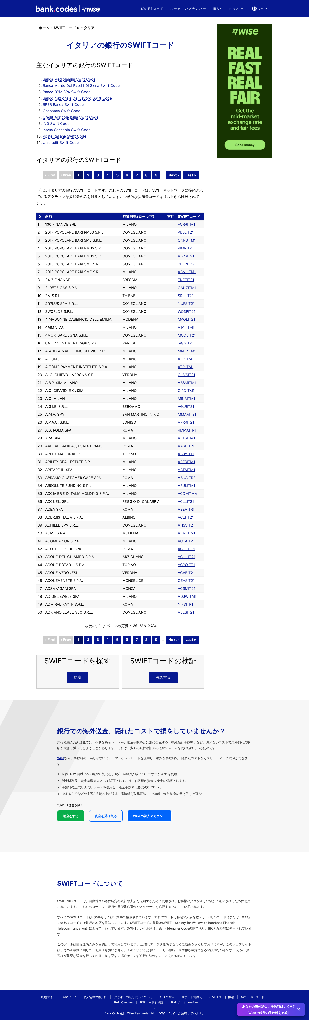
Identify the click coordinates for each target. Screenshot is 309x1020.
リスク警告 (167, 997)
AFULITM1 (186, 485)
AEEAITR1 (186, 509)
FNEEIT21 (186, 280)
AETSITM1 (186, 438)
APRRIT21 (186, 422)
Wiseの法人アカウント (149, 816)
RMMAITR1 (187, 430)
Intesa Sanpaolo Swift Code (66, 130)
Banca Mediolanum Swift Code (69, 79)
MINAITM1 (186, 398)
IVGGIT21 (185, 343)
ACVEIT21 (186, 572)
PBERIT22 (186, 264)
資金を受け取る (106, 816)
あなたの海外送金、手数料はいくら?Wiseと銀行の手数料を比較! (268, 1009)
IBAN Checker (123, 1002)
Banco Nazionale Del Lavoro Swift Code (77, 98)
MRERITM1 (187, 351)
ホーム (44, 28)
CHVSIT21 (186, 374)
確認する (163, 677)
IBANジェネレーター (184, 1002)
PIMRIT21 (185, 248)
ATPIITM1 (185, 367)
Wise (60, 758)
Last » (190, 175)
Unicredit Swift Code (61, 142)
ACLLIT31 (186, 501)
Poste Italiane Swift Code (64, 136)
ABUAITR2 (186, 477)
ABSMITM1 (187, 382)
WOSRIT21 (186, 311)
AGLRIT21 (186, 406)
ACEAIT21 (186, 541)
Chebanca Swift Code (61, 111)
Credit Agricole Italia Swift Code (70, 117)
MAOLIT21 (186, 319)
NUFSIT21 (186, 303)
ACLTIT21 (186, 517)
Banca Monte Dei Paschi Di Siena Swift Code (81, 85)
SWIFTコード (152, 8)
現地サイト (48, 997)
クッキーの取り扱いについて (133, 997)
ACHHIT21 (186, 557)
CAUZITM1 (187, 287)
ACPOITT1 (186, 564)
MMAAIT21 (187, 414)
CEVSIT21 (186, 580)
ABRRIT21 (186, 256)
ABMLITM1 (187, 272)
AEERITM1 (186, 462)
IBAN (217, 8)
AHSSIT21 (186, 525)
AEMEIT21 (186, 533)
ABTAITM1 (186, 469)
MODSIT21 (187, 335)
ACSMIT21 (186, 588)
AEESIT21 (186, 612)
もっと (234, 8)
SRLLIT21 (185, 295)
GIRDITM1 (186, 390)
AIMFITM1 (186, 327)
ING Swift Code (56, 123)
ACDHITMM (188, 493)
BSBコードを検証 (151, 1002)
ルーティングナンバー (188, 8)
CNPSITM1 (187, 240)
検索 (77, 677)
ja (261, 8)
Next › (173, 175)
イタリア (87, 28)
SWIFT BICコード (252, 997)
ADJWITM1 (187, 596)
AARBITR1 (186, 446)
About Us (69, 997)
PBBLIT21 (186, 232)
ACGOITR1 (186, 549)
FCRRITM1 (186, 224)
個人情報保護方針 (95, 997)
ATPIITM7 (186, 359)
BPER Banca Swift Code (63, 104)
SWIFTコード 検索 (221, 997)
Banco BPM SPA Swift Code (66, 92)
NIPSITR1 (185, 604)
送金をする (71, 816)
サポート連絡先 (192, 997)
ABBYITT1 (186, 454)
